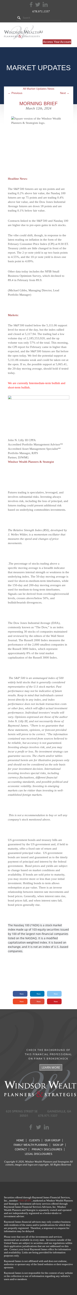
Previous (15, 93)
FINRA (22, 1200)
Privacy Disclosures (47, 1149)
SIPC (29, 1200)
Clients (34, 1140)
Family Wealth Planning (31, 1144)
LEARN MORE (51, 1067)
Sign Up (58, 1144)
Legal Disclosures (38, 1153)
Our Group (52, 1140)
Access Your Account (57, 41)
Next (64, 93)
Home (20, 1140)
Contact (21, 1149)
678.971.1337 (41, 11)
